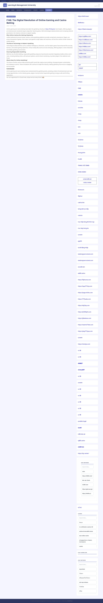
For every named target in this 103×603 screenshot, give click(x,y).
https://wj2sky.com (83, 305)
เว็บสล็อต (81, 586)
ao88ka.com (82, 53)
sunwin (80, 235)
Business (19, 10)
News (12, 10)
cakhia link (81, 202)
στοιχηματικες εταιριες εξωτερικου (85, 541)
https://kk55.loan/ (83, 16)
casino (81, 546)
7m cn (80, 522)
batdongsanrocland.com (85, 254)
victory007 (81, 370)
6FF (80, 65)
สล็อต (80, 591)
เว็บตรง (81, 573)
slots (83, 471)
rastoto (80, 215)
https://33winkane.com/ (86, 50)
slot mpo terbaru (83, 582)
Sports (35, 10)
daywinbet (82, 569)
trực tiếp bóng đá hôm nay (86, 222)
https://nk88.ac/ (86, 493)
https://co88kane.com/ (86, 40)
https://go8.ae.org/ (87, 489)
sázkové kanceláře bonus (86, 531)
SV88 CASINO (82, 172)
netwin (80, 95)
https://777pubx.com (84, 299)
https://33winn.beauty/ (85, 29)
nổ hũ (80, 507)
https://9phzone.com (84, 280)
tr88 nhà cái (81, 434)
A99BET (80, 363)
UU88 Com (85, 484)
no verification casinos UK (86, 527)
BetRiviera (81, 23)
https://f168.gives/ (50, 29)
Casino (42, 10)
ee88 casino (81, 273)
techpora (81, 75)
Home (7, 10)
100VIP (81, 68)
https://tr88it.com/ (87, 476)
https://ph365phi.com (84, 312)
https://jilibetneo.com (84, 318)
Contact (48, 10)
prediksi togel (82, 421)
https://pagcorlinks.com (85, 292)
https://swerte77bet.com (85, 325)
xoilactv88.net (87, 179)
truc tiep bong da (83, 228)
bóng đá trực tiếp (83, 209)
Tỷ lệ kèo (80, 140)
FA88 (79, 88)
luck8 (79, 428)
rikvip (79, 114)
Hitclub (80, 101)
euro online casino (84, 535)
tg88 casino (81, 440)
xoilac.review (87, 182)
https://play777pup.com (85, 331)
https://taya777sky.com (85, 286)
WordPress (70, 601)
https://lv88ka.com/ (85, 46)
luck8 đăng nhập (83, 247)
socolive (80, 107)
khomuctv (81, 190)
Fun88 (80, 159)
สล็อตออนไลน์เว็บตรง (84, 578)
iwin (79, 127)
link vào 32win (86, 480)
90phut (80, 196)
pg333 (80, 241)
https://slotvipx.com (84, 344)
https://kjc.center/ (83, 453)
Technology (27, 10)
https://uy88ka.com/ (85, 36)
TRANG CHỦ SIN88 (83, 165)
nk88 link (81, 447)
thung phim (81, 152)
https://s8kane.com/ (85, 43)
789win (80, 82)
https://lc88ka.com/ (85, 57)
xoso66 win (81, 267)
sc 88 (79, 350)
